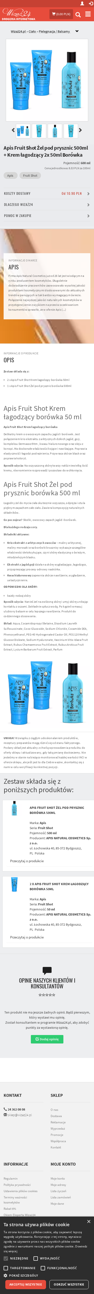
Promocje (57, 1135)
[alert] (47, 1255)
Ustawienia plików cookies (20, 1191)
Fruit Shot (30, 175)
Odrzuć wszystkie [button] (69, 1284)
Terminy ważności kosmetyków (15, 1199)
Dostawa (56, 1116)
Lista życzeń (58, 1191)
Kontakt (13, 1095)
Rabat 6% (10, 1209)
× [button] (88, 1222)
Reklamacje (58, 1122)
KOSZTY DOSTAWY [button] (43, 193)
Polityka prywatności (17, 1185)
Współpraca (58, 1141)
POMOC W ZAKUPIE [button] (18, 215)
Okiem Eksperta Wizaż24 (19, 1215)
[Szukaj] (78, 15)
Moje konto (58, 1178)
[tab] (50, 31)
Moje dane (57, 1204)
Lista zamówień (61, 1197)
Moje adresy (58, 1185)
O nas (54, 1110)
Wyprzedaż (58, 1128)
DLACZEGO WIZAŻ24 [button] (18, 204)
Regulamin (11, 1178)
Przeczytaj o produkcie (27, 861)
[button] (47, 1275)
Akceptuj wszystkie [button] (25, 1284)
